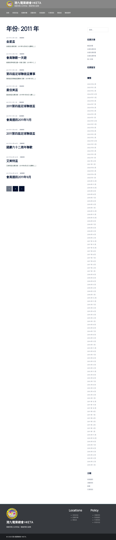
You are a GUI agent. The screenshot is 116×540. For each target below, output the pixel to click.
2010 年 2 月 (91, 461)
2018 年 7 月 (91, 224)
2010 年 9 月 (91, 441)
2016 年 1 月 (91, 295)
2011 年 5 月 (91, 421)
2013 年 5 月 (91, 361)
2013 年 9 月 (91, 351)
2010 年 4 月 (91, 455)
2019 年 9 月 (91, 191)
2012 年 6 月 (91, 385)
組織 (88, 486)
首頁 (7, 13)
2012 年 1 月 (91, 398)
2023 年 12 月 (92, 121)
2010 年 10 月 (91, 438)
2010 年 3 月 (91, 458)
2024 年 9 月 (91, 101)
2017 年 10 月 (91, 248)
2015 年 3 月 (91, 315)
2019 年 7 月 (91, 198)
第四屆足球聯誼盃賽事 (20, 74)
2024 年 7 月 (91, 104)
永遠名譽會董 (91, 52)
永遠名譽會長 (91, 49)
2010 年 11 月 (91, 435)
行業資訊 (51, 13)
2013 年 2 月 (91, 368)
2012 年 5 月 (91, 388)
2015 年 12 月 (91, 298)
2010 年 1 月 (91, 465)
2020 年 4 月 (91, 174)
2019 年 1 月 (91, 208)
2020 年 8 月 (91, 168)
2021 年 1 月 (91, 164)
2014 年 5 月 (91, 338)
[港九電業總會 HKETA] (9, 4)
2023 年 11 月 (91, 124)
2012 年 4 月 (91, 391)
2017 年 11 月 (91, 244)
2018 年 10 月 (91, 218)
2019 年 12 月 (91, 181)
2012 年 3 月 (91, 395)
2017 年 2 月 (91, 268)
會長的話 (15, 13)
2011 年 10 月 (91, 408)
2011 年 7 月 (91, 415)
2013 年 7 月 (91, 355)
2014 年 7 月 (91, 331)
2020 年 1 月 (91, 178)
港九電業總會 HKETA (27, 3)
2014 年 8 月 (91, 328)
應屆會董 (90, 46)
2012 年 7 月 (91, 381)
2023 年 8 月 (91, 131)
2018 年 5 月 (91, 231)
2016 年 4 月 (91, 288)
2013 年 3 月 (91, 365)
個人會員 (90, 59)
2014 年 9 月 (91, 325)
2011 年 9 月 (91, 411)
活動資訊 (33, 13)
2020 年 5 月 (91, 171)
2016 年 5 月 (91, 284)
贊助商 (59, 13)
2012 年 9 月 (91, 375)
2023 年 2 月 (91, 137)
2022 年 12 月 (92, 141)
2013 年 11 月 (91, 348)
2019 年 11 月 (91, 184)
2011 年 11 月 (91, 405)
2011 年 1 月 (91, 431)
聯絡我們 (68, 13)
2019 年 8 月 (91, 194)
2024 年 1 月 (91, 117)
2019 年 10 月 (91, 188)
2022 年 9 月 (91, 148)
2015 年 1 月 (91, 321)
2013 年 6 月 (91, 358)
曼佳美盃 (12, 90)
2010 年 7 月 (91, 445)
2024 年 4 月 (91, 111)
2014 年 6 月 (91, 335)
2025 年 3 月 (91, 87)
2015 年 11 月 (91, 301)
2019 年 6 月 (91, 201)
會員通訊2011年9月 (18, 177)
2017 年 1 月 (91, 271)
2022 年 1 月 (91, 158)
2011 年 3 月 (91, 428)
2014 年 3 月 (91, 341)
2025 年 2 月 (91, 91)
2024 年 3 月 (91, 114)
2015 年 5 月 (91, 308)
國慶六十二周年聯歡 (19, 147)
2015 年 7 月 (91, 305)
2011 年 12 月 (91, 401)
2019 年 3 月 (91, 204)
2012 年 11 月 (91, 371)
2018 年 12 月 (91, 211)
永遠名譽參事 (91, 56)
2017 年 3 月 (91, 264)
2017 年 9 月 (91, 251)
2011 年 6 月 (91, 418)
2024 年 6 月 (91, 108)
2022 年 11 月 (91, 144)
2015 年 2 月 (91, 318)
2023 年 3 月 (91, 134)
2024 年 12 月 (92, 94)
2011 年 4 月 (91, 425)
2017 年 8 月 (91, 254)
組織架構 (24, 13)
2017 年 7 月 (91, 258)
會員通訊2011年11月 (19, 120)
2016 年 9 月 (91, 274)
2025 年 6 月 (91, 84)
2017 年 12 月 (91, 241)
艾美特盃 (12, 161)
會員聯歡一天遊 (16, 58)
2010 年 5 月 (91, 452)
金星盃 (10, 42)
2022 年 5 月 (91, 151)
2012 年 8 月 (91, 378)
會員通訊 (42, 13)
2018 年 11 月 (91, 214)
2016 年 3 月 (91, 291)
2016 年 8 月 (91, 278)
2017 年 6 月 (91, 261)
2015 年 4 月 (91, 311)
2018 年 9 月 (91, 221)
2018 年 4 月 (91, 234)
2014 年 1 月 (91, 345)
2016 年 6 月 (91, 281)
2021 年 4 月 (91, 161)
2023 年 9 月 (91, 128)
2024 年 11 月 (91, 97)
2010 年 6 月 (91, 448)
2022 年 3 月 (91, 154)
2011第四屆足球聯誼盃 (20, 106)
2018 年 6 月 (91, 228)
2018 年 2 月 (91, 238)
